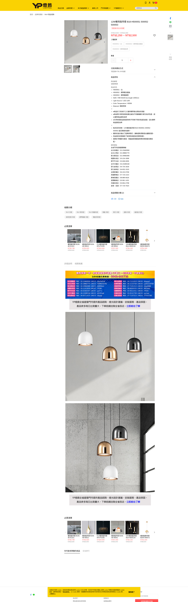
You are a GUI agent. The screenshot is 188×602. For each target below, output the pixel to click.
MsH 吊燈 (69, 212)
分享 (114, 199)
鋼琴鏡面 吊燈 (83, 217)
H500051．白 (117, 44)
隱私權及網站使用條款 (79, 601)
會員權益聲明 (107, 601)
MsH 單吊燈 (80, 212)
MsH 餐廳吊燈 (93, 212)
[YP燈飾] (42, 5)
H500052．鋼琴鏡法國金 (134, 44)
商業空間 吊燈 (70, 217)
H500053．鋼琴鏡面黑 (120, 49)
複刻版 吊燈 (138, 212)
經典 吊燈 (127, 212)
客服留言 (106, 598)
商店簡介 (75, 598)
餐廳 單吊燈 (96, 217)
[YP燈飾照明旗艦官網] (110, 300)
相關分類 (68, 207)
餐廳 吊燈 (105, 212)
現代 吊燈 (116, 212)
